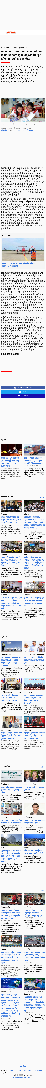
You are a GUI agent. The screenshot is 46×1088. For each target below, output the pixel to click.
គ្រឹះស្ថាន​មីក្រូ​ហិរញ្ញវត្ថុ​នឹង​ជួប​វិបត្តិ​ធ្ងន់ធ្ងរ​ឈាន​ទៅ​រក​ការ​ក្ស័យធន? (11, 821)
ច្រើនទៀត (41, 768)
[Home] (11, 33)
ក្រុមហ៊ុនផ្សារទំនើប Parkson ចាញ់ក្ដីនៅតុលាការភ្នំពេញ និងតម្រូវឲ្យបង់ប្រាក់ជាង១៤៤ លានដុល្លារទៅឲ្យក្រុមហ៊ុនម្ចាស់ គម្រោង (11, 856)
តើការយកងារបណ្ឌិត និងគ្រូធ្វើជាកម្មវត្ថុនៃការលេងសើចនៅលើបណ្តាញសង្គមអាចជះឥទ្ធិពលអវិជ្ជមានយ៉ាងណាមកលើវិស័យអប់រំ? (11, 603)
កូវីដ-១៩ (24, 130)
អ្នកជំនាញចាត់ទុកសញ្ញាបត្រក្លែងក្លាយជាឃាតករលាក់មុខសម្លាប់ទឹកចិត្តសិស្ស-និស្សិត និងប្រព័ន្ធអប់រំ (34, 601)
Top (24, 1066)
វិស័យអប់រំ (30, 130)
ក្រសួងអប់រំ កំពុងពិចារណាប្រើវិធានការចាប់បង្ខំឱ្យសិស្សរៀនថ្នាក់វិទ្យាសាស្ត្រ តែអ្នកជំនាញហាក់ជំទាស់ (11, 561)
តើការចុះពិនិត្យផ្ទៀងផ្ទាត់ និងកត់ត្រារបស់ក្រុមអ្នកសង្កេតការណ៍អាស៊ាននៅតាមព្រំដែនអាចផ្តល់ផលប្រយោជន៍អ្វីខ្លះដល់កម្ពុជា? (11, 957)
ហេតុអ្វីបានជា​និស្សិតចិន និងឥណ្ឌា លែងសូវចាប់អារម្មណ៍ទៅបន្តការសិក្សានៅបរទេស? (11, 519)
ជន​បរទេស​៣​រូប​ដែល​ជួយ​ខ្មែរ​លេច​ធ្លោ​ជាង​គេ (34, 788)
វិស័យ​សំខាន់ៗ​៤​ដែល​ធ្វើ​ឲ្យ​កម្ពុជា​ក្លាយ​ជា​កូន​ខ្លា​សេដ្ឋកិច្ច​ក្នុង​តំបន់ (34, 852)
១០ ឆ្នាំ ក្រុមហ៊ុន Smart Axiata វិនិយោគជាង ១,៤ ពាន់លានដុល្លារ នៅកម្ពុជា (10, 697)
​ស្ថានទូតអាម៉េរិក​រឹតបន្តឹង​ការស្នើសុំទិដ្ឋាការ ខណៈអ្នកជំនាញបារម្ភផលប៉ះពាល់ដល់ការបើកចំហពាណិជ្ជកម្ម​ (34, 956)
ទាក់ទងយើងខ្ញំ (22, 1070)
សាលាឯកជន (16, 130)
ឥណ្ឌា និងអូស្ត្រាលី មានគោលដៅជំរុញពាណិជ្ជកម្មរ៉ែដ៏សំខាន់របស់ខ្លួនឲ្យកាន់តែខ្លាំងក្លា (11, 735)
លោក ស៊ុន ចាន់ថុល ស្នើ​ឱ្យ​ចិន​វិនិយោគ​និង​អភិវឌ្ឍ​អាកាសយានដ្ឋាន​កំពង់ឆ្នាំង (34, 660)
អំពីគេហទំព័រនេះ (12, 1070)
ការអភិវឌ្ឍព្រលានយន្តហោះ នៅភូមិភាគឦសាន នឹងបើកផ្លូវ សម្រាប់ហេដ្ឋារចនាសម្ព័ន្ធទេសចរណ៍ (11, 661)
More (42, 498)
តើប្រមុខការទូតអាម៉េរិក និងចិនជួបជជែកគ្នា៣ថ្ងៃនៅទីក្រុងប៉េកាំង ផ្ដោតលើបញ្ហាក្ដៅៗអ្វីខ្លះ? (34, 735)
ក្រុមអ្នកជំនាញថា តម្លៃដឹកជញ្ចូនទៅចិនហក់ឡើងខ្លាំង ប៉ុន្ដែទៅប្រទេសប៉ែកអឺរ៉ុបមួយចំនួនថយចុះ (34, 460)
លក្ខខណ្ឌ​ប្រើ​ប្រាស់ (40, 1070)
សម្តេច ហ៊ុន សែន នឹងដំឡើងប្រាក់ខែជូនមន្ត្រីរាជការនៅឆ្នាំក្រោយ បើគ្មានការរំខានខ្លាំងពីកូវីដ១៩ (10, 462)
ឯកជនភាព (30, 1070)
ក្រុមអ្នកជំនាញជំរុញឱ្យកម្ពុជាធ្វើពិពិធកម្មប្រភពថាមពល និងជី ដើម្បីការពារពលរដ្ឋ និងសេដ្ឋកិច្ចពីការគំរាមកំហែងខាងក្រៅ (11, 914)
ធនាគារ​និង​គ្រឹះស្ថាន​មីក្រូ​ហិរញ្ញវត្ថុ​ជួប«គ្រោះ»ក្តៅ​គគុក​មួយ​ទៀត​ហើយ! (11, 789)
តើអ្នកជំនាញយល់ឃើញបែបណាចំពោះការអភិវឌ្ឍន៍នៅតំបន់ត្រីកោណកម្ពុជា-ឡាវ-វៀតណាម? (34, 699)
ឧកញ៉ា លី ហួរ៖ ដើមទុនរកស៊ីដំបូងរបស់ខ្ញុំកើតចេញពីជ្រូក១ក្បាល (34, 821)
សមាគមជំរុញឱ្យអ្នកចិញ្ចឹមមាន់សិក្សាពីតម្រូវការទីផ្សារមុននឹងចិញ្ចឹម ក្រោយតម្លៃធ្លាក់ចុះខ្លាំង (33, 913)
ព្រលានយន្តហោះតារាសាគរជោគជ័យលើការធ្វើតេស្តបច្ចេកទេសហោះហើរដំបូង (19, 265)
